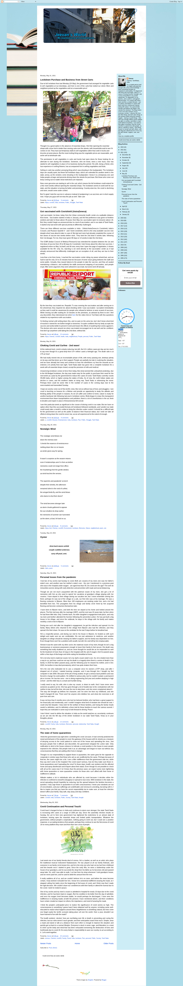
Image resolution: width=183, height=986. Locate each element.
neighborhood (73, 336)
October (124, 160)
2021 (122, 152)
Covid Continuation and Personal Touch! (60, 806)
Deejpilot (90, 980)
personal (85, 336)
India (56, 202)
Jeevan (131, 78)
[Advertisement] (90, 58)
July (123, 168)
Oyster (43, 537)
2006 (122, 255)
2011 (122, 242)
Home (77, 943)
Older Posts (109, 943)
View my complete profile (126, 136)
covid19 (51, 202)
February (125, 212)
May (123, 173)
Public (67, 202)
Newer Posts (45, 943)
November (125, 157)
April (123, 206)
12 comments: (64, 722)
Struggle (72, 202)
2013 (122, 236)
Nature (88, 528)
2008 (122, 250)
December (125, 155)
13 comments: (64, 334)
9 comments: (65, 200)
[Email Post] (72, 200)
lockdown (61, 202)
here (74, 315)
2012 (122, 239)
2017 (122, 226)
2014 (122, 234)
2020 (122, 218)
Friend (69, 938)
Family (53, 724)
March (124, 209)
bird (50, 528)
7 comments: (64, 795)
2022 (122, 150)
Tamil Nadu (79, 202)
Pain (79, 420)
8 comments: (65, 418)
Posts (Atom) (53, 948)
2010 (122, 245)
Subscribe (130, 283)
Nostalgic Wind (48, 429)
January (124, 214)
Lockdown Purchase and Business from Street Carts (66, 80)
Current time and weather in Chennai (126, 326)
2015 (122, 231)
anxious (47, 938)
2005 (122, 258)
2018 (122, 223)
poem (101, 528)
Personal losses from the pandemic (58, 577)
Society (68, 797)
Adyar (47, 202)
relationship (82, 724)
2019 (122, 220)
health (62, 336)
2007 (122, 253)
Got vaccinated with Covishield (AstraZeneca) (63, 211)
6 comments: (65, 566)
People (80, 336)
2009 (122, 247)
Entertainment (62, 420)
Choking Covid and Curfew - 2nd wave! (60, 345)
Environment (68, 528)
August (124, 165)
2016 (122, 228)
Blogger (104, 980)
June (123, 171)
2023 (122, 147)
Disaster (54, 420)
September (125, 163)
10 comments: (64, 936)
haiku (46, 568)
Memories (82, 528)
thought (96, 724)
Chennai (51, 336)
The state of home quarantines (55, 733)
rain (105, 528)
